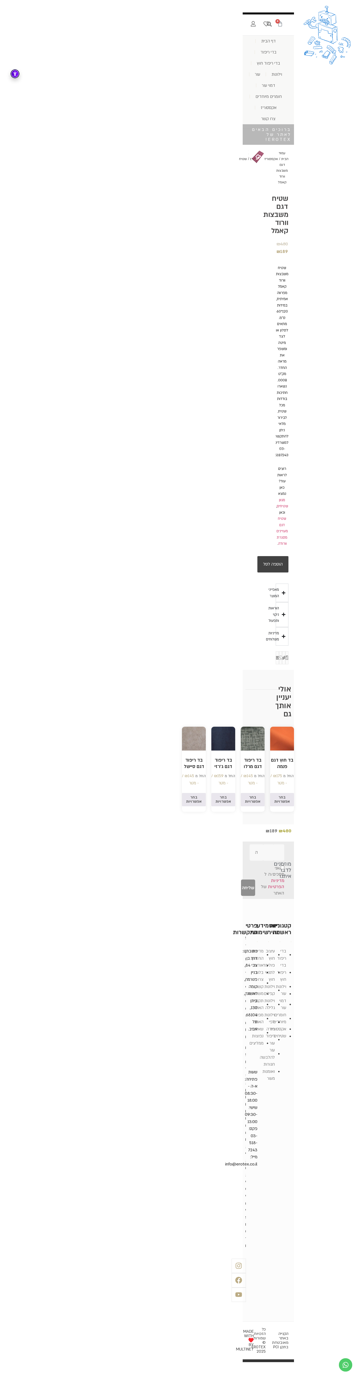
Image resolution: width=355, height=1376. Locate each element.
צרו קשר (268, 118)
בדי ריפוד (268, 52)
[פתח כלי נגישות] (15, 73)
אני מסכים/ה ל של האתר (272, 880)
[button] (287, 658)
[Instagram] (239, 1266)
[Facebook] (239, 1280)
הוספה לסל (273, 564)
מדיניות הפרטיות (276, 884)
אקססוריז (269, 107)
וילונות (277, 74)
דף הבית (268, 41)
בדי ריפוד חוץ (268, 63)
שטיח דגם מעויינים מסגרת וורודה (282, 531)
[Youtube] (239, 1295)
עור (257, 74)
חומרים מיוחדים (268, 96)
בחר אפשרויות (282, 799)
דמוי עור (268, 85)
